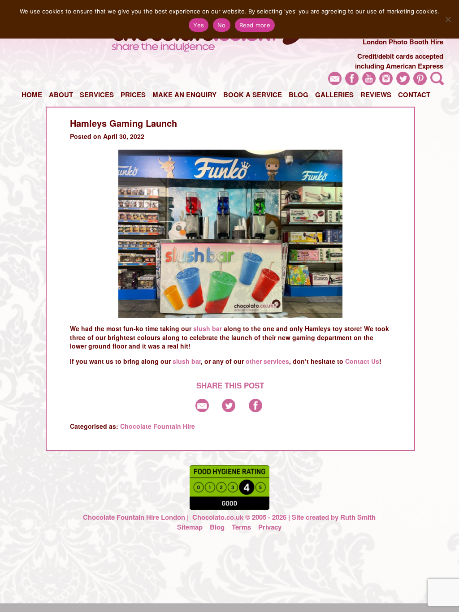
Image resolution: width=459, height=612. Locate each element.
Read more (254, 25)
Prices (133, 94)
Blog (298, 94)
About (61, 94)
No (221, 25)
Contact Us (362, 361)
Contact (414, 94)
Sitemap (190, 527)
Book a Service (252, 94)
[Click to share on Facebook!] (255, 409)
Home (32, 94)
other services (267, 361)
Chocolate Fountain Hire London (134, 517)
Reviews (375, 94)
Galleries (334, 94)
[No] (447, 19)
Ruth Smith (358, 517)
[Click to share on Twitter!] (228, 409)
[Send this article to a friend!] (202, 409)
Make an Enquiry (184, 94)
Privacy (269, 527)
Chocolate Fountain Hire (157, 426)
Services (97, 94)
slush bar (207, 328)
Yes (198, 25)
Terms (241, 527)
